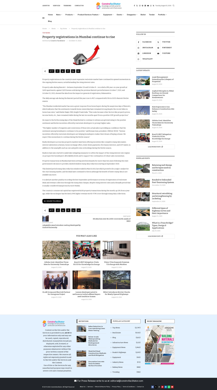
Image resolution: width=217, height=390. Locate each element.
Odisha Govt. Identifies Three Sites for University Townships (162, 123)
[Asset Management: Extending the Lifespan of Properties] (143, 80)
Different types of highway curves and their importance (161, 210)
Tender (152, 15)
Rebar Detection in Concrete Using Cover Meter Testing (96, 328)
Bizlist (143, 15)
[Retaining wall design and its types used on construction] (143, 168)
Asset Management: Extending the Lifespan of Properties (163, 79)
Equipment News (126, 347)
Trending (67, 5)
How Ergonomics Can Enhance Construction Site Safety (163, 109)
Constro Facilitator (58, 41)
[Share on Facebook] (57, 71)
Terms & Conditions (129, 387)
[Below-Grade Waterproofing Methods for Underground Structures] (81, 339)
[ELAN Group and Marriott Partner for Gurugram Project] (56, 280)
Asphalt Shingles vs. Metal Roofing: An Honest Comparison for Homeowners (163, 94)
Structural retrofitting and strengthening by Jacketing (162, 196)
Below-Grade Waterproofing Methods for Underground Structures (94, 341)
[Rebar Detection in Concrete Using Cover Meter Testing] (81, 328)
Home (50, 15)
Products (69, 15)
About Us (46, 5)
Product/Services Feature (88, 15)
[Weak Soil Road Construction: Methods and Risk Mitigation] (81, 353)
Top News (63, 28)
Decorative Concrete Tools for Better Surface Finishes (96, 363)
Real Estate (126, 333)
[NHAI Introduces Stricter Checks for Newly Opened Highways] (117, 280)
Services (56, 5)
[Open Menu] (43, 18)
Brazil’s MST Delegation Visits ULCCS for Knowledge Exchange (161, 136)
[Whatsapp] (151, 6)
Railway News (126, 367)
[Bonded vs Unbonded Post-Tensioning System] (143, 183)
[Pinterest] (142, 6)
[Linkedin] (145, 6)
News (58, 15)
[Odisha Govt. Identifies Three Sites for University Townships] (56, 250)
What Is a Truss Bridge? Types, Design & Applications (162, 225)
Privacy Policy (116, 387)
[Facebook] (134, 6)
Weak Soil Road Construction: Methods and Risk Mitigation (97, 353)
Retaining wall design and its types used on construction (162, 167)
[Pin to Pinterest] (68, 71)
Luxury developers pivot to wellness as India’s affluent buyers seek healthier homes (86, 294)
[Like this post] (52, 71)
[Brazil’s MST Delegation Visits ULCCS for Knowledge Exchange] (86, 250)
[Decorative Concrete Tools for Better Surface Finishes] (81, 364)
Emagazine (131, 15)
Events (119, 15)
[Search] (173, 6)
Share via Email (53, 201)
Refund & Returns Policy (102, 387)
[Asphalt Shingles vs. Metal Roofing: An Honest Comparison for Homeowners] (143, 94)
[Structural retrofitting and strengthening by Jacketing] (143, 196)
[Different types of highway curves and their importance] (143, 211)
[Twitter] (137, 6)
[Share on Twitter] (63, 71)
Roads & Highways (126, 352)
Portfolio (161, 15)
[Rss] (153, 6)
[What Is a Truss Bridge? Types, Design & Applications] (143, 226)
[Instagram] (140, 6)
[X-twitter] (155, 387)
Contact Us (79, 5)
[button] (147, 345)
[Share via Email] (78, 71)
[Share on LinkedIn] (73, 71)
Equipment (107, 15)
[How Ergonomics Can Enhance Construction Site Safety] (143, 110)
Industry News (126, 362)
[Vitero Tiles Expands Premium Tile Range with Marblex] (117, 250)
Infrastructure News (126, 343)
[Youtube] (148, 6)
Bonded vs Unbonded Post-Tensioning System (163, 181)
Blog (50, 21)
